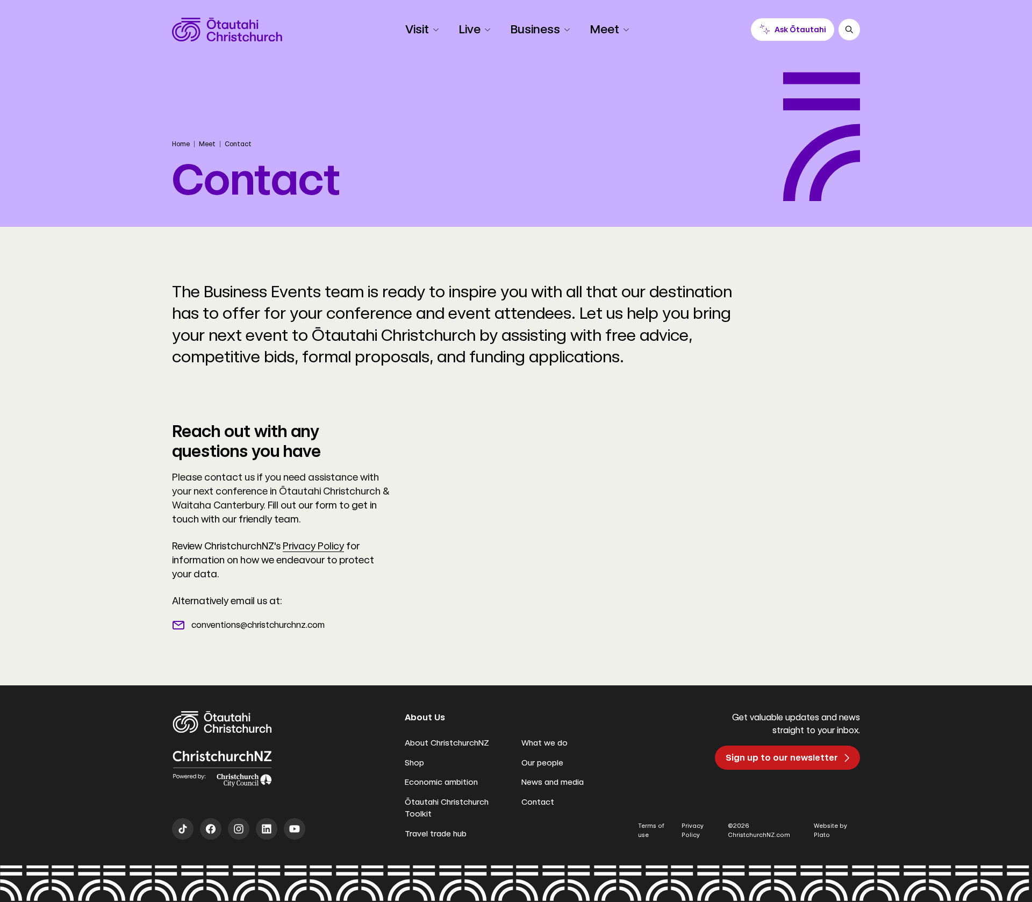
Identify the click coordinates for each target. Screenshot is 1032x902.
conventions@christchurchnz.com (258, 625)
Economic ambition (441, 782)
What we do (544, 743)
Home (181, 144)
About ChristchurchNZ (447, 743)
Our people (542, 763)
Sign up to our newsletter (782, 758)
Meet (207, 144)
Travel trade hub (436, 834)
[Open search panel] (849, 29)
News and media (552, 782)
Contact (537, 802)
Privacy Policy (313, 546)
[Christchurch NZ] (227, 29)
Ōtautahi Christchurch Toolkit (447, 808)
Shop (414, 763)
